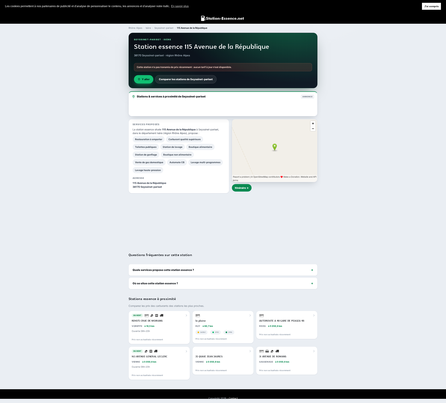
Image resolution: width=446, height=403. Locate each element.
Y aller (146, 79)
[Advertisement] (223, 220)
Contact (233, 398)
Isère (148, 27)
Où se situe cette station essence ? (155, 283)
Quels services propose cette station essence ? (163, 270)
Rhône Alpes (135, 27)
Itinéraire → (242, 187)
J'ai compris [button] (431, 6)
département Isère (152, 133)
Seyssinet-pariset (164, 27)
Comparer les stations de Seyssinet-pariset (186, 79)
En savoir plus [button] (180, 6)
